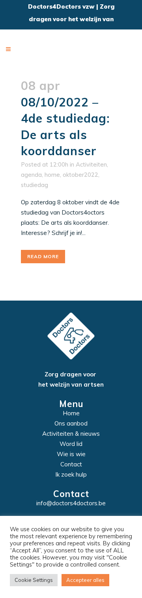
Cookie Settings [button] (34, 580)
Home (71, 413)
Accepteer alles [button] (85, 580)
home (52, 174)
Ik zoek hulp (71, 474)
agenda (31, 174)
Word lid (71, 444)
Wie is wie (71, 454)
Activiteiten (91, 164)
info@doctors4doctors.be (71, 503)
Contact (71, 464)
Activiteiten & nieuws (71, 433)
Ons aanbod (71, 423)
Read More (43, 256)
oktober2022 (80, 174)
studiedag (34, 185)
